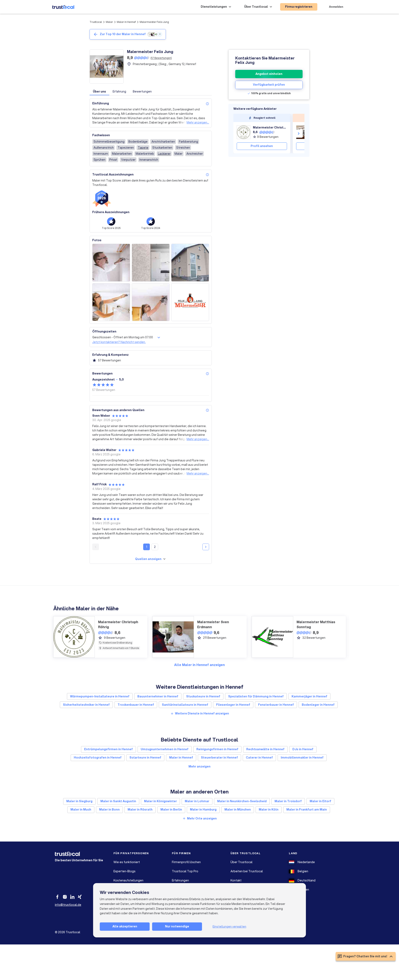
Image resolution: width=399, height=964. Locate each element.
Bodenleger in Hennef (318, 705)
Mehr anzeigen (199, 766)
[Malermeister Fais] (303, 132)
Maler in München (237, 809)
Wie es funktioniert (126, 862)
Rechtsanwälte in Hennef (265, 749)
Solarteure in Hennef (145, 757)
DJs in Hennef (302, 749)
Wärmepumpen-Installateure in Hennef (99, 696)
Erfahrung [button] (119, 91)
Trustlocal (96, 22)
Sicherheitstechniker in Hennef (86, 705)
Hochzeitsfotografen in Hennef (98, 757)
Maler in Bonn (109, 809)
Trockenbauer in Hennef (136, 705)
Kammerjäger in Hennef (309, 696)
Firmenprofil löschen (186, 862)
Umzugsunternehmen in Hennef (164, 749)
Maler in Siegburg (79, 801)
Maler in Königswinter (160, 801)
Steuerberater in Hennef (219, 757)
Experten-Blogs (124, 871)
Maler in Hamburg (203, 809)
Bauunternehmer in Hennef (157, 696)
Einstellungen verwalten (229, 926)
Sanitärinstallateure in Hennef (185, 705)
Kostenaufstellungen (128, 880)
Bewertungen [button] (142, 91)
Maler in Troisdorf (288, 801)
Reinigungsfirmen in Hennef (217, 749)
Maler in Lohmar (197, 801)
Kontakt (235, 880)
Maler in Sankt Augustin (118, 801)
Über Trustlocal (241, 862)
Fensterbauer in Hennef (276, 705)
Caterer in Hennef (259, 757)
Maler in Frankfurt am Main (306, 809)
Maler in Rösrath (140, 809)
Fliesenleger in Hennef (233, 705)
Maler (109, 22)
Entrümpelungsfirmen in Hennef (108, 749)
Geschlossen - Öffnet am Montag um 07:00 (122, 337)
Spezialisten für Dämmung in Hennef (256, 696)
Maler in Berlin (171, 809)
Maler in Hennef (126, 22)
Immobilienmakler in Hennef (302, 757)
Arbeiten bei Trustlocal (246, 871)
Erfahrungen (180, 880)
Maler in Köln (268, 809)
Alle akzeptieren (124, 926)
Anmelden (336, 6)
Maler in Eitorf (320, 801)
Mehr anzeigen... (198, 122)
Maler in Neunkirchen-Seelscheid (242, 801)
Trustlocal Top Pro (185, 871)
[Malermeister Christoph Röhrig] (243, 132)
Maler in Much (80, 809)
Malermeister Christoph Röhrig (270, 127)
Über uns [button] (99, 91)
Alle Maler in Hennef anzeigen (199, 664)
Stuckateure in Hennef (203, 696)
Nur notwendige (177, 926)
